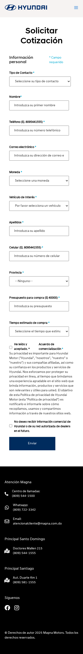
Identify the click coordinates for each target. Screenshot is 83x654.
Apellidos (16, 222)
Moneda (15, 172)
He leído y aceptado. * (22, 347)
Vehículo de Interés (23, 197)
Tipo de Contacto (21, 72)
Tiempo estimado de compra (29, 322)
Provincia (16, 272)
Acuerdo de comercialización (51, 347)
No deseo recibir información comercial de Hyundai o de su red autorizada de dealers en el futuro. (42, 426)
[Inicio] (26, 7)
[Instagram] (16, 607)
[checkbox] (10, 347)
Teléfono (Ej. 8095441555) (27, 122)
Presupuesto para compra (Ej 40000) (34, 297)
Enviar (32, 443)
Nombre (15, 96)
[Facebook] (7, 607)
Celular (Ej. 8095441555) (26, 247)
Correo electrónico (22, 147)
